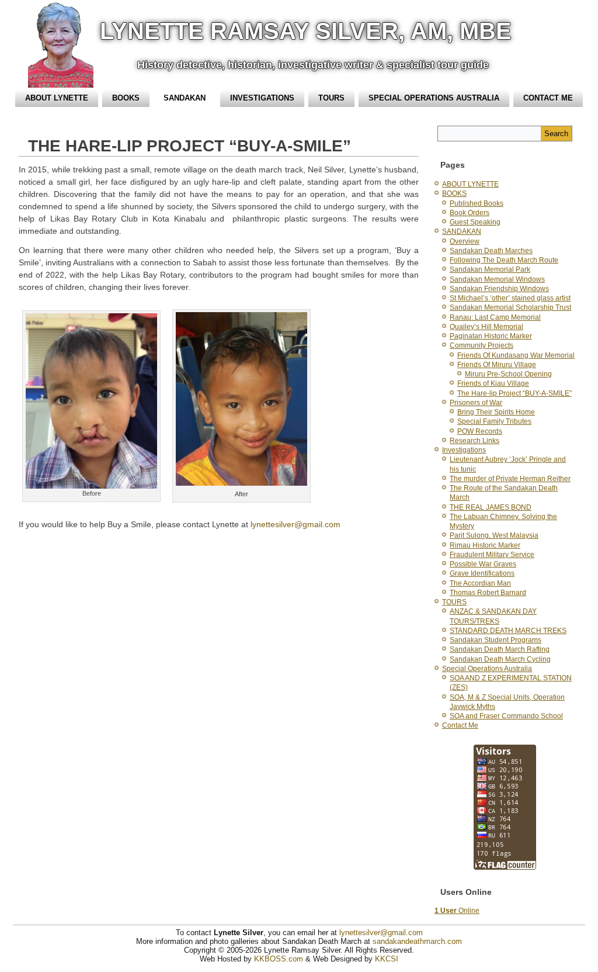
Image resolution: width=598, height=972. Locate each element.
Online (456, 911)
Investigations (262, 98)
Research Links (474, 441)
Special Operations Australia (433, 98)
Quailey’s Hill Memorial (486, 327)
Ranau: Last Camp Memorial (495, 317)
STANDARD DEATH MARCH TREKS (508, 631)
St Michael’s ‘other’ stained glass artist (510, 298)
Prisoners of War (476, 403)
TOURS (331, 98)
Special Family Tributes (494, 421)
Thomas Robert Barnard (488, 593)
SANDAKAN (185, 98)
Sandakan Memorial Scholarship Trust (510, 307)
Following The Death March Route (504, 260)
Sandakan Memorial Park (490, 269)
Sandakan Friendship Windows (499, 289)
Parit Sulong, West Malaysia (494, 535)
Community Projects (481, 345)
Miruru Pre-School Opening (508, 374)
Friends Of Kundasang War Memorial (516, 355)
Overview (464, 241)
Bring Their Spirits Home (496, 412)
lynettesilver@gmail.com (295, 524)
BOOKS (126, 98)
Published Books (476, 203)
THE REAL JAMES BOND (490, 507)
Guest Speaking (475, 222)
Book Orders (469, 213)
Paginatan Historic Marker (491, 336)
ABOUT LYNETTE (56, 98)
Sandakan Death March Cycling (500, 659)
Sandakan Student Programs (495, 640)
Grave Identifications (482, 573)
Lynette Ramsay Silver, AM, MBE (306, 31)
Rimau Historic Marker (485, 545)
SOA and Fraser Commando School (506, 716)
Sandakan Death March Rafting (500, 649)
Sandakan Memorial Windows (497, 279)
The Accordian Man (480, 583)
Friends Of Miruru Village (496, 365)
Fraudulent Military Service (492, 555)
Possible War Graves (483, 564)
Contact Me (548, 98)
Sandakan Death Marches (491, 251)
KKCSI (386, 958)
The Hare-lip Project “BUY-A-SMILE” (514, 393)
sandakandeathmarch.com (417, 941)
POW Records (479, 431)
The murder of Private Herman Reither (510, 479)
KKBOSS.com (278, 958)
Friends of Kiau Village (493, 383)
